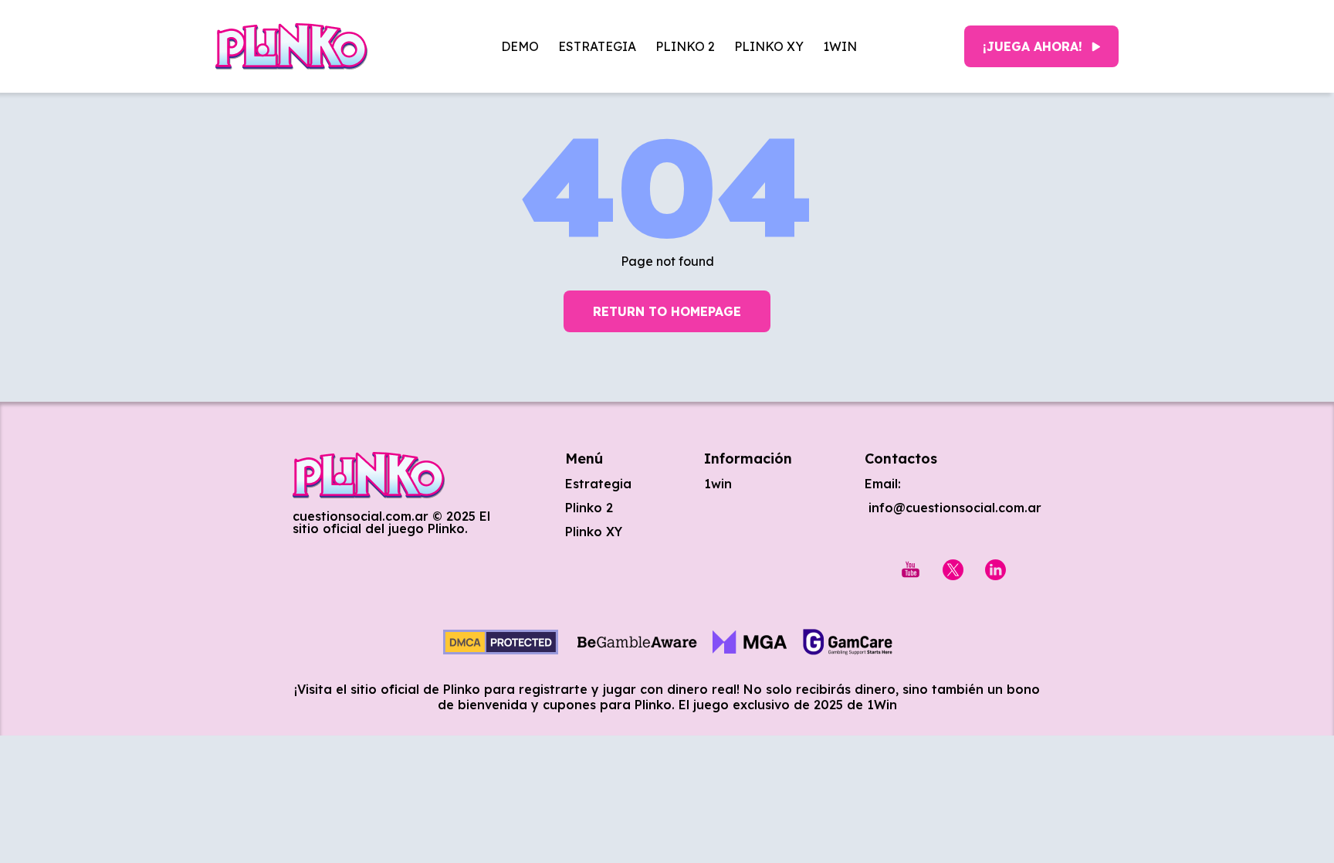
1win (840, 46)
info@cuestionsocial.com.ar (953, 507)
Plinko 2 (685, 46)
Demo (520, 46)
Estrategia (597, 46)
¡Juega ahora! (1032, 46)
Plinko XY (769, 46)
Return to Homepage (667, 311)
